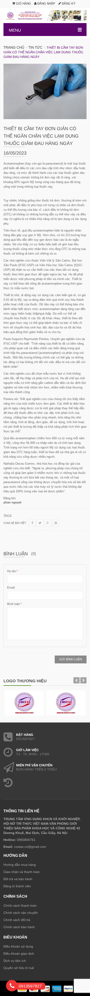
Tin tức (35, 47)
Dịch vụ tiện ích (14, 961)
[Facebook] (32, 523)
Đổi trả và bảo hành (17, 879)
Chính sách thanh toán (20, 905)
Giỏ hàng (23, 3)
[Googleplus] (47, 523)
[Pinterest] (55, 523)
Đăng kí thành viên (17, 886)
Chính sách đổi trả (16, 920)
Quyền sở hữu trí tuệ (18, 968)
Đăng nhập (45, 3)
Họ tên (11, 571)
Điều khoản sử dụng (18, 946)
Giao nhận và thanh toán (21, 872)
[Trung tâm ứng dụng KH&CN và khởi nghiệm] (45, 15)
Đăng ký (68, 3)
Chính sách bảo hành (19, 927)
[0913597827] (12, 986)
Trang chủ (13, 47)
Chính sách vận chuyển (20, 913)
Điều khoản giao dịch (18, 953)
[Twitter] (39, 523)
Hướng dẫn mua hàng (19, 865)
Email (11, 587)
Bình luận (13, 604)
